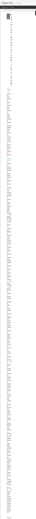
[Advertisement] (21, 41)
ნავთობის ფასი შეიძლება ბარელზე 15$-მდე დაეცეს (11, 49)
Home (12, 7)
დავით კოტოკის (9, 160)
